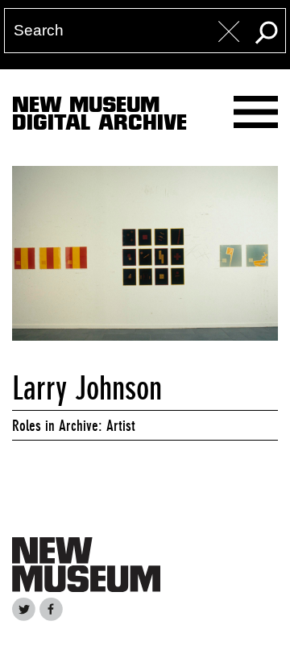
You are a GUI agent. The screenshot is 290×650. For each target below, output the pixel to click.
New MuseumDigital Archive (99, 117)
